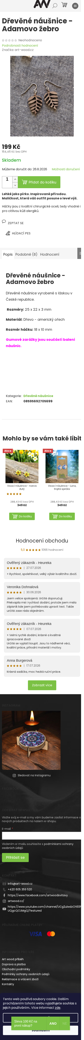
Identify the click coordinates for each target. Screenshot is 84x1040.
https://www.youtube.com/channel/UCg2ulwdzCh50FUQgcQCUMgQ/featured (44, 908)
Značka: (18, 50)
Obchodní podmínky (16, 969)
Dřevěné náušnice (38, 396)
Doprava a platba (14, 964)
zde (57, 1007)
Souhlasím (41, 1030)
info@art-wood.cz (20, 884)
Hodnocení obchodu (42, 540)
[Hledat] (55, 6)
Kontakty (8, 984)
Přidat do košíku (42, 182)
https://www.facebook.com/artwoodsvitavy (38, 895)
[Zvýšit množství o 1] (15, 179)
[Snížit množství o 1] (15, 185)
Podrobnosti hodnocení (20, 45)
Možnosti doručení (66, 169)
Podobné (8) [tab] (26, 254)
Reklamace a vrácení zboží (20, 979)
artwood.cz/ (16, 901)
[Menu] (75, 6)
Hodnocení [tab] (49, 254)
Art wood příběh (13, 959)
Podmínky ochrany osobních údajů (25, 974)
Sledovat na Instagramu (34, 775)
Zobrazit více (42, 685)
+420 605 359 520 (20, 889)
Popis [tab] (8, 254)
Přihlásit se (15, 857)
